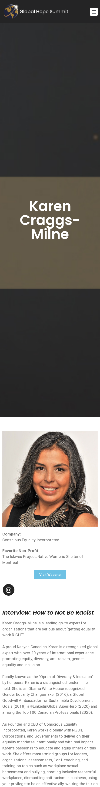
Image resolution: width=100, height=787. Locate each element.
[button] (94, 12)
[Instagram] (8, 590)
